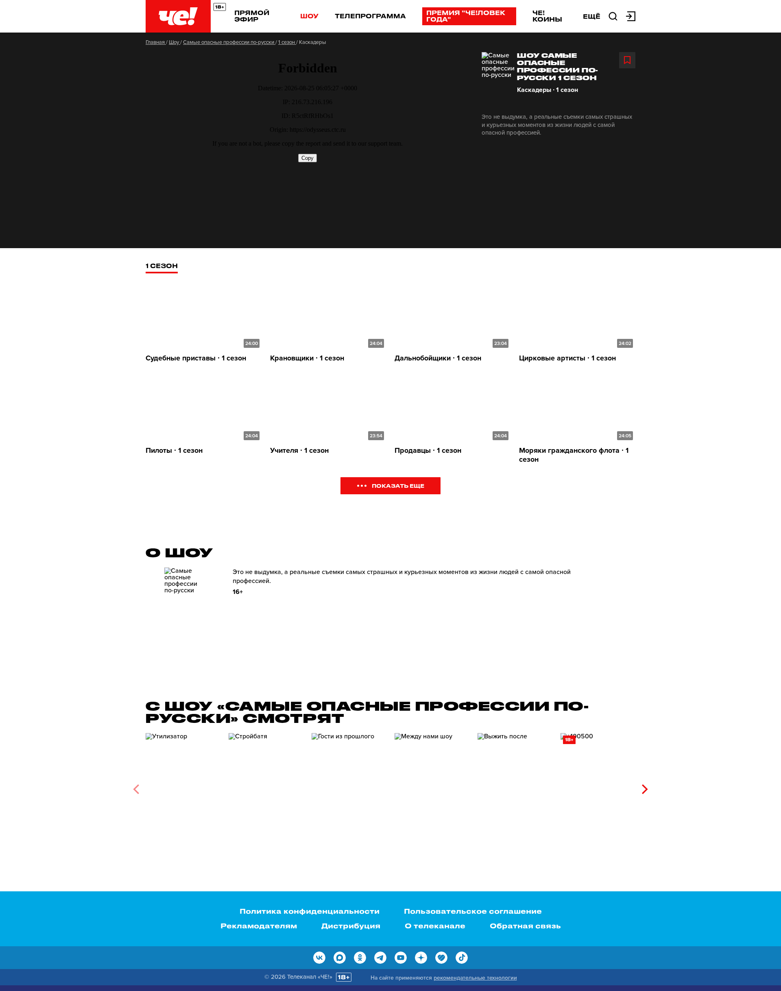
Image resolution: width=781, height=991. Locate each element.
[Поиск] (613, 15)
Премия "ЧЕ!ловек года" (465, 16)
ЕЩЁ (591, 16)
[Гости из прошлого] (349, 786)
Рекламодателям (258, 925)
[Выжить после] (515, 786)
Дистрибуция (350, 925)
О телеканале (435, 925)
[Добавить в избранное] (627, 60)
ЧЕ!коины (547, 16)
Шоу (309, 16)
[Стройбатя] (266, 786)
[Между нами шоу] (432, 786)
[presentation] (136, 789)
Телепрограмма (370, 16)
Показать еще (398, 485)
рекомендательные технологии (475, 977)
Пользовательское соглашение (473, 911)
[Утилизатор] (183, 786)
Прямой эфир (251, 16)
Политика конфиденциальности (310, 911)
